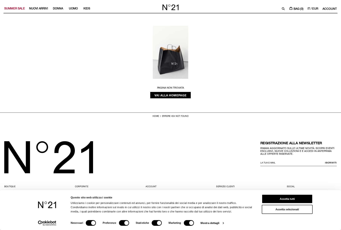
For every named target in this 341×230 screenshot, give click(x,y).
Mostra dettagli (210, 222)
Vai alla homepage (171, 95)
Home (156, 115)
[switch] (124, 223)
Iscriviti (331, 162)
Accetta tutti (287, 198)
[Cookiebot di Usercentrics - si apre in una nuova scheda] (47, 223)
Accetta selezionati (287, 209)
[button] (283, 8)
